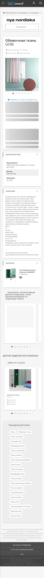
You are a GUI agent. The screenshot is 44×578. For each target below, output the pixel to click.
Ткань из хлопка (16, 455)
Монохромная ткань (18, 446)
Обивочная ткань (25, 432)
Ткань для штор (16, 441)
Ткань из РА (15, 502)
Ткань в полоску (16, 479)
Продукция (21, 27)
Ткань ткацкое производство (21, 460)
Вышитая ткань (16, 511)
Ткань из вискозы (17, 469)
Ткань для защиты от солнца (21, 507)
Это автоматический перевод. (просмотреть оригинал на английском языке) (22, 254)
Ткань (13, 432)
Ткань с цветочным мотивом (21, 483)
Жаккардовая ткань (17, 474)
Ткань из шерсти (16, 488)
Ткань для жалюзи (17, 493)
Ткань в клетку (16, 516)
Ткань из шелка (16, 497)
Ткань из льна (16, 465)
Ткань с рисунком (17, 437)
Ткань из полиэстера (18, 451)
